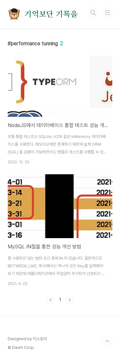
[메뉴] (107, 12)
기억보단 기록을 (50, 14)
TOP (107, 341)
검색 (93, 13)
